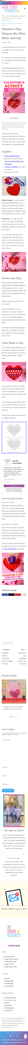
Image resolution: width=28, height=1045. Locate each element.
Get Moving (9, 984)
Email (5, 776)
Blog (7, 1033)
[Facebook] (3, 3)
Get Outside (9, 986)
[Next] (24, 697)
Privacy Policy (17, 1033)
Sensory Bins (9, 981)
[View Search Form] (25, 3)
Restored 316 (21, 1043)
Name (5, 767)
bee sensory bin (10, 549)
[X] (6, 3)
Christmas (8, 1011)
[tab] (12, 716)
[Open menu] (24, 8)
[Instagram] (9, 3)
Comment (7, 740)
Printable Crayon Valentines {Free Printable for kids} (7, 657)
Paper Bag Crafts (11, 967)
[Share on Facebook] (5, 594)
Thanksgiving (9, 1008)
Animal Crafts (10, 957)
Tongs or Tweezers (11, 167)
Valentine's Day (8, 643)
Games (7, 978)
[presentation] (14, 691)
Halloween (8, 1005)
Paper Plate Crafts (11, 959)
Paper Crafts (9, 964)
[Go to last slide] (4, 697)
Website (6, 784)
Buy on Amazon (11, 161)
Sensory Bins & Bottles (8, 23)
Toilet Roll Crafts (11, 962)
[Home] (2, 16)
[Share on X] (11, 594)
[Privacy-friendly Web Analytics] (14, 0)
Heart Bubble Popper (12, 156)
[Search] (23, 854)
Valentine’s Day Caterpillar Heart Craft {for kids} (22, 657)
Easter (7, 1003)
